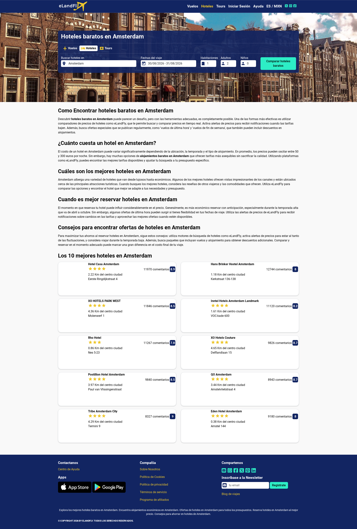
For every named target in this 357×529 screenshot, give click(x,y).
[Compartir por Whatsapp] (230, 473)
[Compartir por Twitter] (241, 473)
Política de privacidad (154, 484)
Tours (220, 6)
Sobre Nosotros (150, 469)
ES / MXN (274, 6)
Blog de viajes (231, 494)
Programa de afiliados (154, 500)
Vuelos (192, 6)
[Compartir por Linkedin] (253, 473)
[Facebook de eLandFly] (295, 5)
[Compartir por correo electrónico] (224, 473)
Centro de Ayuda (69, 469)
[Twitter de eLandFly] (287, 5)
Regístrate (279, 485)
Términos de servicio (153, 492)
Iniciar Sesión (239, 6)
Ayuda (258, 6)
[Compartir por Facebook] (236, 473)
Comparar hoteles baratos (278, 63)
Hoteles (207, 6)
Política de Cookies (152, 477)
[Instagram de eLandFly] (291, 5)
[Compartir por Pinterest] (247, 473)
